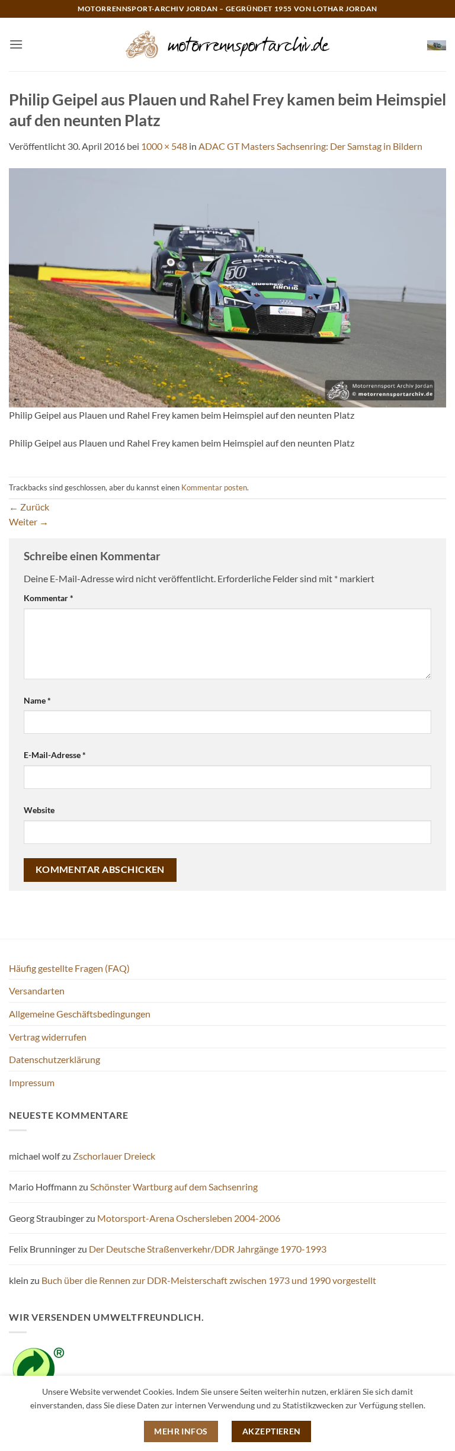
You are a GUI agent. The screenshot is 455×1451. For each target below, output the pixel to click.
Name (37, 700)
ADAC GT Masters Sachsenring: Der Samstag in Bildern (310, 146)
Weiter (29, 521)
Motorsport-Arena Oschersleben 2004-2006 (188, 1218)
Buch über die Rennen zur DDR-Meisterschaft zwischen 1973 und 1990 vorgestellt (208, 1280)
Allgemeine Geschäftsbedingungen (79, 1013)
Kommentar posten (214, 487)
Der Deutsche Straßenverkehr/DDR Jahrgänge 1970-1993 (207, 1248)
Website (39, 810)
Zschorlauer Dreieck (114, 1155)
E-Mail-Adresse (55, 755)
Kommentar (48, 598)
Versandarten (37, 990)
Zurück (29, 506)
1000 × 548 (164, 146)
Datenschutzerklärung (54, 1059)
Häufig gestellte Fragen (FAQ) (69, 968)
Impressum (32, 1082)
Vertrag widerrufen (47, 1036)
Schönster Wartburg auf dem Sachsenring (174, 1186)
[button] (16, 44)
